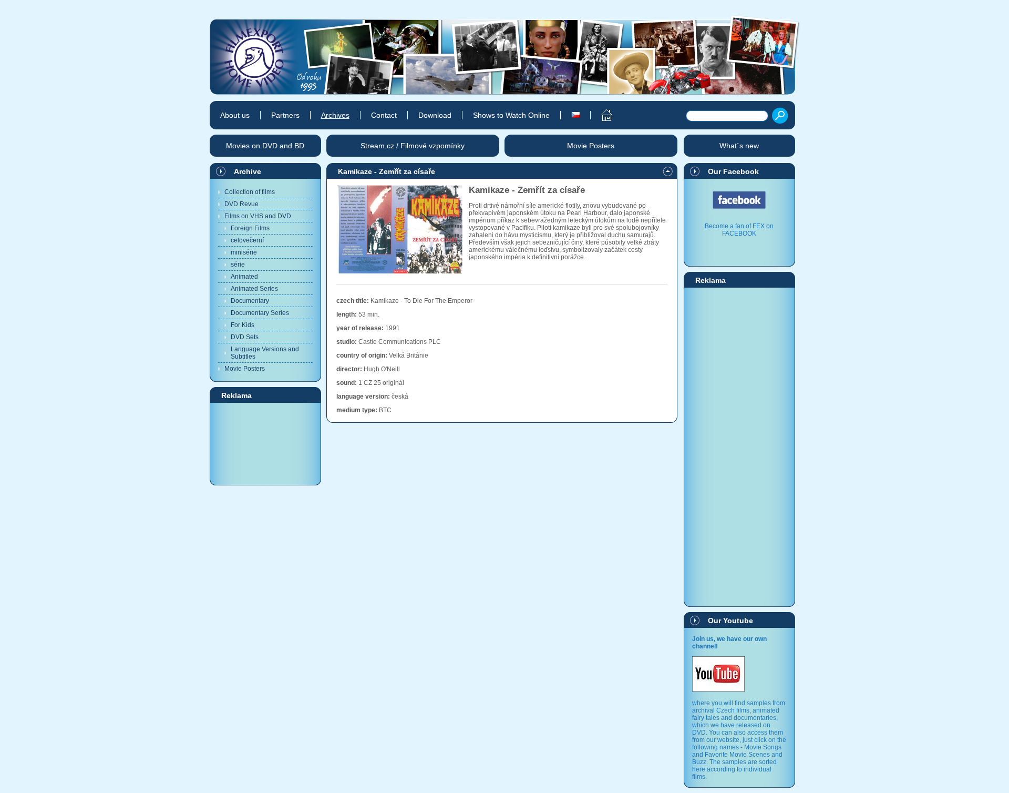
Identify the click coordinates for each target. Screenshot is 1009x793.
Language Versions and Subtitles (265, 352)
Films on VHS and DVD (257, 216)
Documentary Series (260, 313)
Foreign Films (250, 228)
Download (434, 115)
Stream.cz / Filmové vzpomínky (413, 145)
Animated (244, 276)
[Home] (601, 115)
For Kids (242, 325)
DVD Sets (245, 337)
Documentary (250, 300)
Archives (335, 115)
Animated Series (254, 288)
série (238, 264)
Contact (384, 115)
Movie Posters (244, 368)
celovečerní (247, 240)
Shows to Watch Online (511, 115)
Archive (247, 171)
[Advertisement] (265, 443)
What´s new (739, 145)
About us (235, 115)
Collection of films (249, 192)
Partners (285, 115)
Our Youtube (730, 620)
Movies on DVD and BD (265, 145)
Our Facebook (733, 171)
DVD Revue (241, 204)
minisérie (244, 252)
